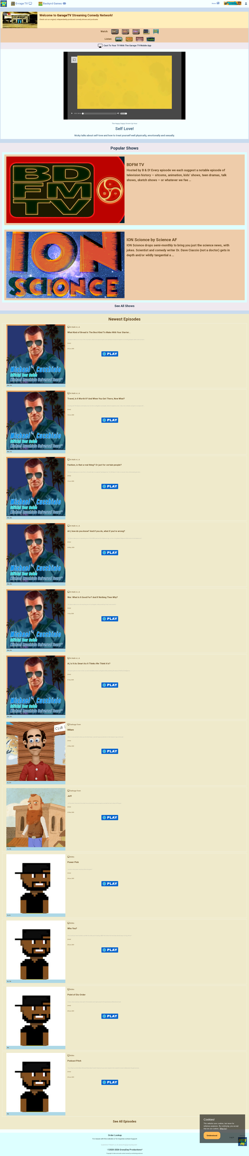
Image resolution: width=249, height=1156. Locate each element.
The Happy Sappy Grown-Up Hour (124, 123)
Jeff (69, 796)
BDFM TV (135, 164)
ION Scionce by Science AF (152, 239)
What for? (223, 1129)
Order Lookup (115, 1135)
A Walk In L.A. (75, 327)
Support (134, 1139)
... (190, 180)
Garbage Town (75, 724)
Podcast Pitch (74, 1061)
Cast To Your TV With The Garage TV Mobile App (127, 45)
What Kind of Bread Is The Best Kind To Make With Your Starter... (98, 332)
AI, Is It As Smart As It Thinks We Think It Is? (88, 663)
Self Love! (124, 128)
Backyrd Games (52, 3)
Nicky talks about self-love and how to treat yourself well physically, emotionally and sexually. (124, 135)
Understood (212, 1135)
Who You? (72, 928)
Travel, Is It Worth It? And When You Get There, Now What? (96, 398)
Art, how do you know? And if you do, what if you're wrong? (96, 531)
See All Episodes (124, 1121)
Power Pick (73, 862)
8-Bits (72, 857)
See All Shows (124, 306)
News (214, 3)
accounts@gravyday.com (127, 1145)
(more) (69, 343)
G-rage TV (21, 3)
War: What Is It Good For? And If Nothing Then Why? (92, 597)
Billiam (70, 730)
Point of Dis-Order (76, 994)
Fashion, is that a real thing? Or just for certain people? (94, 465)
